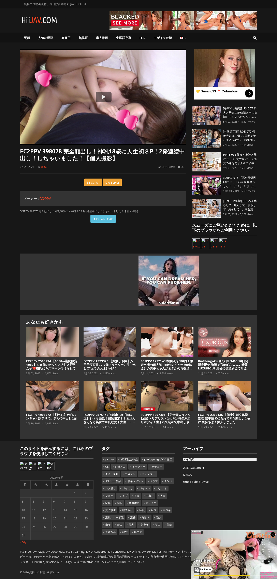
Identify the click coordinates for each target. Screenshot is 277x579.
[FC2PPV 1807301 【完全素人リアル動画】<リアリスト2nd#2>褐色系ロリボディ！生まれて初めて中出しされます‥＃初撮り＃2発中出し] (167, 396)
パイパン (144, 488)
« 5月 (23, 542)
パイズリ (127, 488)
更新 (27, 38)
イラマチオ (138, 467)
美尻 (157, 525)
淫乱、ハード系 (114, 517)
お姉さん (120, 467)
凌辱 (108, 503)
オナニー (157, 467)
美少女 (144, 525)
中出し (150, 496)
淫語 (132, 517)
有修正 (66, 38)
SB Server (93, 182)
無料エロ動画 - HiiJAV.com (44, 572)
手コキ (167, 510)
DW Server (112, 182)
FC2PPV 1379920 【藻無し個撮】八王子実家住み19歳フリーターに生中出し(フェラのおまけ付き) (110, 364)
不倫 (136, 496)
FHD (143, 38)
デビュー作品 (113, 481)
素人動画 (102, 38)
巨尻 (153, 510)
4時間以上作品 (129, 459)
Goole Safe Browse (196, 482)
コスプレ (130, 474)
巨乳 (142, 510)
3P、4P (109, 459)
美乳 (131, 525)
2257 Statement (193, 468)
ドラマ (154, 481)
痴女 (108, 525)
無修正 (83, 38)
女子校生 (110, 510)
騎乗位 (138, 532)
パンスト (161, 488)
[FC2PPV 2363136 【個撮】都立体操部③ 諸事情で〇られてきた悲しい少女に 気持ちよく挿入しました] (224, 396)
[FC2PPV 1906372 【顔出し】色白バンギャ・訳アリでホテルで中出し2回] (52, 396)
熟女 (159, 517)
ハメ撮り (110, 488)
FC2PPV (45, 198)
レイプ (124, 496)
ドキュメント (135, 481)
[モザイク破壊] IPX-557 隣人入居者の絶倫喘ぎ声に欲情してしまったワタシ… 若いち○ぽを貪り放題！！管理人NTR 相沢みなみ (240, 116)
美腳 (169, 525)
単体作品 (134, 503)
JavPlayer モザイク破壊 (158, 459)
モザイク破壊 (163, 38)
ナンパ (168, 481)
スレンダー (148, 474)
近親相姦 (110, 532)
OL (106, 467)
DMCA (187, 474)
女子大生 (151, 503)
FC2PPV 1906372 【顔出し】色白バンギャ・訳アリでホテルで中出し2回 (51, 416)
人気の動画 (45, 38)
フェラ (109, 496)
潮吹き (146, 517)
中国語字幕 (123, 38)
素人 (119, 525)
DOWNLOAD (104, 219)
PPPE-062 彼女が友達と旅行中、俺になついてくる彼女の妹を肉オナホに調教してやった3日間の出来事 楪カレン (240, 163)
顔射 (125, 532)
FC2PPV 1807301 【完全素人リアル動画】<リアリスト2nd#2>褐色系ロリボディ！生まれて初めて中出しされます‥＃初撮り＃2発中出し (166, 420)
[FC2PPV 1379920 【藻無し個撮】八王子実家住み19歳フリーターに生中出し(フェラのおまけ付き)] (110, 342)
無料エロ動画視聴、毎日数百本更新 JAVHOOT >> (55, 4)
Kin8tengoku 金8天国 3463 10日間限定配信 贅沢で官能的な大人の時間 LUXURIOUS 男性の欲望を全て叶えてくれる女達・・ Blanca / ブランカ (224, 366)
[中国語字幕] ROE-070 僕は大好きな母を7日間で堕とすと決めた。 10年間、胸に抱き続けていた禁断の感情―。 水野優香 (240, 139)
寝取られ (127, 510)
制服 (119, 503)
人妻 (162, 496)
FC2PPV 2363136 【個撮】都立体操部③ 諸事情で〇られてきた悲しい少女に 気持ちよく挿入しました (224, 418)
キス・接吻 (111, 474)
